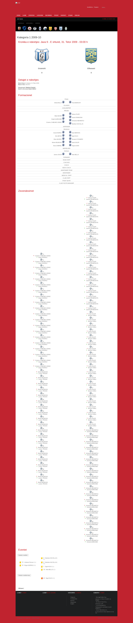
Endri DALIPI (75, 142)
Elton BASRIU (58, 139)
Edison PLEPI (76, 114)
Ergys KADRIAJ (42, 257)
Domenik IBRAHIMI (92, 431)
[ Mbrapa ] (21, 588)
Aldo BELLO (75, 154)
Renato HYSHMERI (77, 139)
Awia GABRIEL (57, 145)
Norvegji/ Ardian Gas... (101, 597)
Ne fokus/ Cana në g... (101, 601)
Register (96, 7)
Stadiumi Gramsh (30, 87)
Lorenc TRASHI (42, 373)
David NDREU (57, 133)
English (72, 603)
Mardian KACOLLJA (77, 124)
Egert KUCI (75, 136)
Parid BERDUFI (76, 103)
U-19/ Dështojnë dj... (101, 605)
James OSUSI (58, 154)
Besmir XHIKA (92, 315)
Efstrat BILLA (58, 103)
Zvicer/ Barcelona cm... (102, 610)
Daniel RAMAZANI (77, 117)
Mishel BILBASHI (57, 142)
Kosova (72, 600)
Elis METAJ (58, 136)
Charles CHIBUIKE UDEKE (54, 122)
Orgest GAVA (75, 145)
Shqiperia (72, 597)
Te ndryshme (73, 598)
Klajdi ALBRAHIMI (56, 119)
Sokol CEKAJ (32, 89)
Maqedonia (73, 602)
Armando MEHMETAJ (78, 120)
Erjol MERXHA (76, 133)
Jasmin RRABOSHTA (92, 199)
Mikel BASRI (58, 116)
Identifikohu (90, 7)
